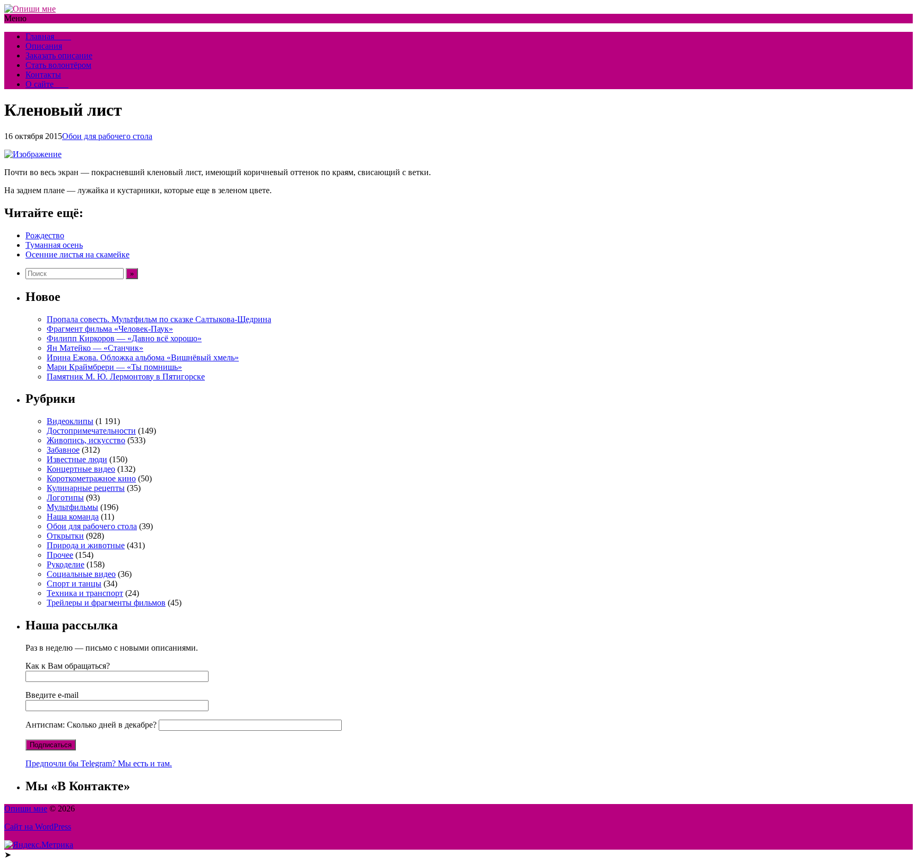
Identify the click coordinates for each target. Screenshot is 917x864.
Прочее (60, 554)
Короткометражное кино (91, 478)
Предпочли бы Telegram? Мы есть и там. (98, 763)
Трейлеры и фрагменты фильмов (106, 602)
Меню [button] (15, 18)
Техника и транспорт (85, 593)
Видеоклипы (70, 421)
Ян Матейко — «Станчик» (95, 347)
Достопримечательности (91, 430)
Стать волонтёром (58, 65)
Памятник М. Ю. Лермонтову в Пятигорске (126, 376)
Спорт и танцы (74, 583)
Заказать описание (58, 55)
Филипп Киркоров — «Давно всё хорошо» (124, 338)
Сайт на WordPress (37, 826)
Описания (43, 45)
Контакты (43, 74)
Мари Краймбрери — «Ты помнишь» (114, 366)
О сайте (46, 84)
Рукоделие (65, 564)
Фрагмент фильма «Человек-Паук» (110, 328)
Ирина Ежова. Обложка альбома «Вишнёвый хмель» (143, 357)
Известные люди (77, 459)
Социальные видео (81, 573)
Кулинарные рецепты (86, 488)
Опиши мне (25, 808)
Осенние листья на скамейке (77, 254)
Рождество (44, 235)
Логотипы (65, 497)
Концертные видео (81, 468)
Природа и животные (86, 545)
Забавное (63, 449)
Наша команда (73, 516)
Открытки (65, 535)
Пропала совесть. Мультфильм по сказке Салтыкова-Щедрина (159, 319)
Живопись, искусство (86, 440)
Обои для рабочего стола (107, 136)
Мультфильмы (72, 507)
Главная (48, 36)
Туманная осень (54, 244)
